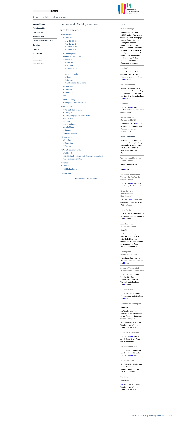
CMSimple (143, 416)
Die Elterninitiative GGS (43, 41)
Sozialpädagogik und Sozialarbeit (77, 115)
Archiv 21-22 (71, 46)
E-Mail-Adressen (70, 169)
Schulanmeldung (40, 28)
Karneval (67, 130)
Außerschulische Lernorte (76, 82)
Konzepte (68, 89)
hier (124, 79)
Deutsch (69, 62)
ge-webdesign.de (160, 416)
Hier (122, 364)
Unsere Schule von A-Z (73, 109)
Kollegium (68, 112)
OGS (66, 95)
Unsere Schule (39, 24)
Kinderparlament (70, 133)
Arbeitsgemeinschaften (73, 158)
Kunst (68, 77)
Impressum (37, 53)
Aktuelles (68, 37)
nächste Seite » (92, 178)
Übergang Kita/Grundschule (75, 102)
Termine (36, 45)
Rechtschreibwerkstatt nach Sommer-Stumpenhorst (83, 156)
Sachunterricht (71, 68)
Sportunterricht (72, 74)
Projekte (67, 121)
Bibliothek (68, 153)
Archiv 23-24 (71, 44)
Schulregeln (68, 86)
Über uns (67, 145)
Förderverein (38, 37)
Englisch (69, 80)
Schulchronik (69, 92)
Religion (69, 71)
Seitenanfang (80, 178)
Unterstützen (69, 143)
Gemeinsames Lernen (72, 56)
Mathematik (70, 65)
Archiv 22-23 (71, 41)
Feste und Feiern (70, 124)
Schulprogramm (70, 53)
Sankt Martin (69, 127)
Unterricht (68, 59)
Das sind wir (38, 32)
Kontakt (36, 49)
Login (170, 416)
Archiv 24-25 (71, 49)
